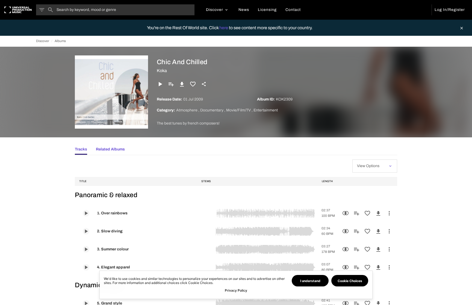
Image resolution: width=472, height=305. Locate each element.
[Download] (182, 84)
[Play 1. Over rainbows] (86, 213)
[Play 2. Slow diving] (86, 231)
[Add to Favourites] (193, 84)
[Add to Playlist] (171, 84)
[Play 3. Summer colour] (86, 249)
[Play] (160, 84)
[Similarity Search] (345, 213)
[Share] (203, 84)
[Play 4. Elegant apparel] (86, 267)
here (224, 27)
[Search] (50, 10)
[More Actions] (389, 213)
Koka (162, 70)
